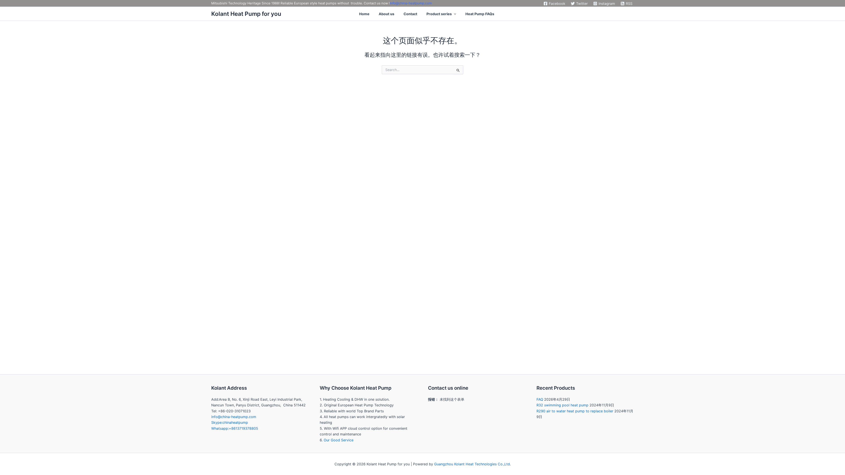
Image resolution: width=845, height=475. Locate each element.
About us (386, 14)
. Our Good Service (337, 440)
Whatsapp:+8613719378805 (234, 428)
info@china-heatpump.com (411, 3)
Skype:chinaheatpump (229, 422)
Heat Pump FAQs (479, 14)
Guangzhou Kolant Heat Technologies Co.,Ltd (472, 464)
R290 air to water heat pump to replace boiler (574, 411)
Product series (439, 14)
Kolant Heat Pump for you (246, 13)
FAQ (539, 399)
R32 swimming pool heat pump (562, 405)
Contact (410, 14)
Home (364, 14)
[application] (454, 14)
